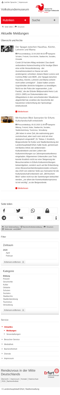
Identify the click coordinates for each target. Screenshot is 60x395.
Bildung (6, 276)
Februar (9, 256)
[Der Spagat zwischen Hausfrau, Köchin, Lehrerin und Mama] (7, 49)
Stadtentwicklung (10, 299)
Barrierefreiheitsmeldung (32, 227)
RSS (3, 381)
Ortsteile (6, 287)
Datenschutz (33, 379)
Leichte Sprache (10, 2)
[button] (7, 210)
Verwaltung (8, 305)
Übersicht (4, 379)
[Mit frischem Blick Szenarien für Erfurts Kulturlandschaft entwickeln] (7, 119)
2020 (5, 250)
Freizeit (6, 279)
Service (4, 320)
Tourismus (7, 302)
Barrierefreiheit (12, 381)
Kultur (5, 285)
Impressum (23, 2)
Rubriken (8, 20)
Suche (36, 20)
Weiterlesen (23, 111)
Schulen (6, 290)
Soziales (7, 293)
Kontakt (24, 379)
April (8, 253)
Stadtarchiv (8, 296)
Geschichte (8, 282)
